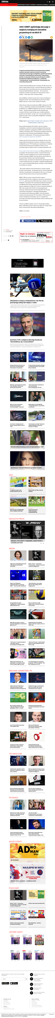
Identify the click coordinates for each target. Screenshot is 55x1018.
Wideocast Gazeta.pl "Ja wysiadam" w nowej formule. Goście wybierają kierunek (17, 663)
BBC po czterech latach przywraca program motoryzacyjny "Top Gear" (17, 406)
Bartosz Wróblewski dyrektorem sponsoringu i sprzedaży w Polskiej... (35, 726)
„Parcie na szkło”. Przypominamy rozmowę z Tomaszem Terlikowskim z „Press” (35, 814)
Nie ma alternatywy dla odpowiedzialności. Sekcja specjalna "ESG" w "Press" (17, 707)
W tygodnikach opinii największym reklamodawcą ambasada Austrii (17, 604)
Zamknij (51, 1014)
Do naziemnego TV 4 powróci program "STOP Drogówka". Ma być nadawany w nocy (37, 663)
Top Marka (34, 1004)
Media (12, 548)
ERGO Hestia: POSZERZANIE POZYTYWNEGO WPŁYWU (17, 510)
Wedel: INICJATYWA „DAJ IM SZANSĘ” (36, 490)
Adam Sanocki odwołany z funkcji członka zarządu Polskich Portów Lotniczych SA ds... (18, 687)
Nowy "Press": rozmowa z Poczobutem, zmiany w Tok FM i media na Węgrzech (37, 565)
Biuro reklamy (6, 1003)
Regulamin (6, 1007)
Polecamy (14, 888)
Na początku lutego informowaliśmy (29, 151)
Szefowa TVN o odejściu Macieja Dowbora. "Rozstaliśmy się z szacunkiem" (26, 341)
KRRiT (30, 216)
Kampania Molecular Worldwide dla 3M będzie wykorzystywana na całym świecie (35, 746)
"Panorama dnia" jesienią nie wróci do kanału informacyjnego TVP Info (36, 386)
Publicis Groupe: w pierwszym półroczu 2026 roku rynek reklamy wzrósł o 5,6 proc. (36, 687)
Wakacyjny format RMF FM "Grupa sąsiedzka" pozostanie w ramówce (36, 406)
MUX (24, 216)
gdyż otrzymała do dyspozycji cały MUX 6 (30, 137)
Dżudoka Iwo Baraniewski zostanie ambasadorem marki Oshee (36, 707)
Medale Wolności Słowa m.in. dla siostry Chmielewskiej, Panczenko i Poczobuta (17, 367)
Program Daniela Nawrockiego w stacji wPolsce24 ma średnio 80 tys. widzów (37, 367)
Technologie (15, 753)
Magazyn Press (16, 518)
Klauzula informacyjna (9, 1009)
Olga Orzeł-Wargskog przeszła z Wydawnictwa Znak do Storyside (18, 565)
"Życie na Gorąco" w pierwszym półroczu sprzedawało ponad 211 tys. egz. (37, 643)
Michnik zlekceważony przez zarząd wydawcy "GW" (27, 447)
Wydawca (5, 1001)
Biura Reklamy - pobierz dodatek (35, 923)
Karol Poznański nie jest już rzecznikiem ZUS (17, 725)
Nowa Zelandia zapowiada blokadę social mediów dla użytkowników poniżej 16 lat (17, 790)
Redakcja (5, 1000)
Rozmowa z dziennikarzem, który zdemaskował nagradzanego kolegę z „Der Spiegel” (36, 834)
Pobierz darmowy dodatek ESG (37, 903)
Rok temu (21, 181)
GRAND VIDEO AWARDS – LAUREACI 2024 (23, 881)
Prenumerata (6, 1004)
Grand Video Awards (37, 1006)
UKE (22, 216)
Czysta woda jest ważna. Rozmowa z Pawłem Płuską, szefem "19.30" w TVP (17, 834)
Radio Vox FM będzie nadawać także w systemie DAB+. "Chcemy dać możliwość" (18, 585)
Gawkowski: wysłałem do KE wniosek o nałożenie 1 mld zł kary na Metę (17, 770)
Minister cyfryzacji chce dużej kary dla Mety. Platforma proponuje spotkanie (18, 386)
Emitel (27, 216)
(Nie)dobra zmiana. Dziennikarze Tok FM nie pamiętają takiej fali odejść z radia (27, 302)
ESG (11, 475)
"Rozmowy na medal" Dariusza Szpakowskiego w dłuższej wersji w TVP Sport (36, 425)
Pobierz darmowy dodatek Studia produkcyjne (17, 923)
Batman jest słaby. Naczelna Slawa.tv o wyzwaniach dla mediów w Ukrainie (17, 814)
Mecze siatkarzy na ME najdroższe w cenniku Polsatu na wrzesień (36, 604)
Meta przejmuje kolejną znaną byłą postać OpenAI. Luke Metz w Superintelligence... (36, 770)
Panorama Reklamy (36, 1005)
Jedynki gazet (16, 932)
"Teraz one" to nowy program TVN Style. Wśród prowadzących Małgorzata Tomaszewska (18, 644)
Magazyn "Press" (36, 1000)
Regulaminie (25, 1016)
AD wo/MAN (34, 1003)
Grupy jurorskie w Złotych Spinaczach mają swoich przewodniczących (17, 746)
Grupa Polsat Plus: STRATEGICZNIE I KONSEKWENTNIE (33, 511)
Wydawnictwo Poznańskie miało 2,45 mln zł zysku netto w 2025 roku (37, 624)
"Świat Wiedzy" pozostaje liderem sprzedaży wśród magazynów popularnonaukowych (35, 585)
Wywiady (13, 797)
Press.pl (33, 1001)
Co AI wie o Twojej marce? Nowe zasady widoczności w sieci (17, 425)
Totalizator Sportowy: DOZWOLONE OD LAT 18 (16, 490)
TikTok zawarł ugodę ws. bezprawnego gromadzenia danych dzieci (36, 790)
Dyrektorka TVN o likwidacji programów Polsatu (26, 468)
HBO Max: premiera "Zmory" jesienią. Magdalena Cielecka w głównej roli (18, 624)
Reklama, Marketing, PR (20, 670)
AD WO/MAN (15, 860)
